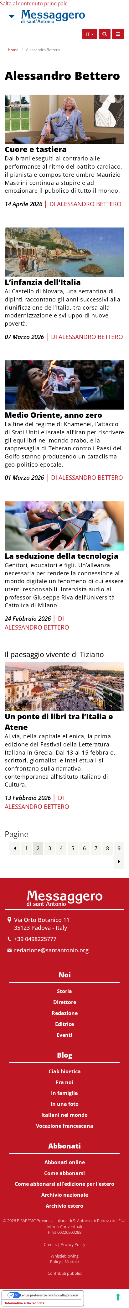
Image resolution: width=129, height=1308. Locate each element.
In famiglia (64, 1093)
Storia (64, 991)
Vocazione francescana (64, 1125)
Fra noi (64, 1082)
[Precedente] (14, 848)
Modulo (72, 1261)
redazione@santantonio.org (51, 950)
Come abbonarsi (64, 1173)
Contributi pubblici (65, 1273)
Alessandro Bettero (43, 49)
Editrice (64, 1024)
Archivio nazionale (64, 1194)
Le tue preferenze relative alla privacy (49, 1295)
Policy (55, 1261)
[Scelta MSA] (11, 16)
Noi (65, 974)
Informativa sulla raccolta (24, 1303)
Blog (64, 1054)
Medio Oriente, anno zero (53, 415)
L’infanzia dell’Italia (43, 282)
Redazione (65, 1013)
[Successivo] (119, 862)
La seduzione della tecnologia (61, 556)
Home (13, 49)
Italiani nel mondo (64, 1115)
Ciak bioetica (65, 1071)
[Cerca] (105, 34)
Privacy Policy (73, 1244)
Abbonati (64, 1145)
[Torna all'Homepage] (53, 16)
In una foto (65, 1104)
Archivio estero (64, 1205)
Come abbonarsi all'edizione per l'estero (64, 1183)
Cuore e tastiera (36, 149)
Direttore (64, 1002)
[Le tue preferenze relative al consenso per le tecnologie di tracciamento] (118, 1297)
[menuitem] (64, 1004)
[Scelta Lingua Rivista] (118, 34)
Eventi (64, 1035)
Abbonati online (64, 1162)
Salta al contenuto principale (34, 3)
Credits (50, 1244)
